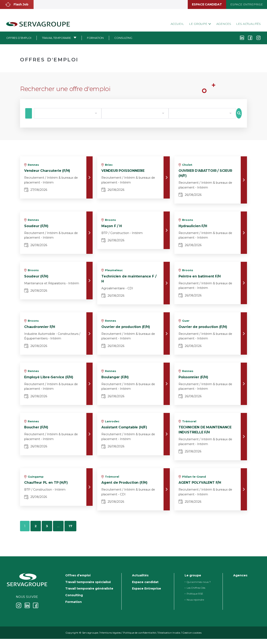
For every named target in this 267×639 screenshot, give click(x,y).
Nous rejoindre (195, 599)
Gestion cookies (192, 632)
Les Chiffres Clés (196, 587)
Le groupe (198, 24)
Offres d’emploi (18, 37)
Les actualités (248, 24)
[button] (17, 4)
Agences (223, 24)
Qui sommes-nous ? (199, 581)
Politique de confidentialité (139, 632)
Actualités (140, 575)
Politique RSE (195, 593)
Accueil (177, 24)
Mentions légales (110, 632)
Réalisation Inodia (169, 632)
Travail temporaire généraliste (89, 589)
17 (70, 526)
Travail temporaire (56, 37)
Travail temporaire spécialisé (88, 582)
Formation (95, 37)
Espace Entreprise (246, 4)
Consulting (123, 37)
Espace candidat (207, 4)
